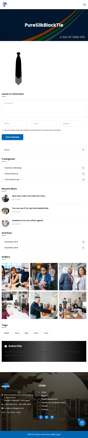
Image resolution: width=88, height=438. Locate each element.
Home (43, 392)
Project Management (49, 399)
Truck (46, 333)
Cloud (17, 333)
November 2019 (44, 242)
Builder (6, 333)
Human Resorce (44, 174)
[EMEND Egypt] (4, 4)
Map (26, 333)
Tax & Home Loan (44, 179)
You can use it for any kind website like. (30, 208)
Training (44, 406)
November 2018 (44, 248)
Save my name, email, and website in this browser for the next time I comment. (32, 130)
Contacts (44, 409)
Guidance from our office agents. (28, 220)
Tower (36, 333)
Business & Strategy (44, 168)
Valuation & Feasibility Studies (53, 402)
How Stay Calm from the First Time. (28, 196)
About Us (45, 396)
